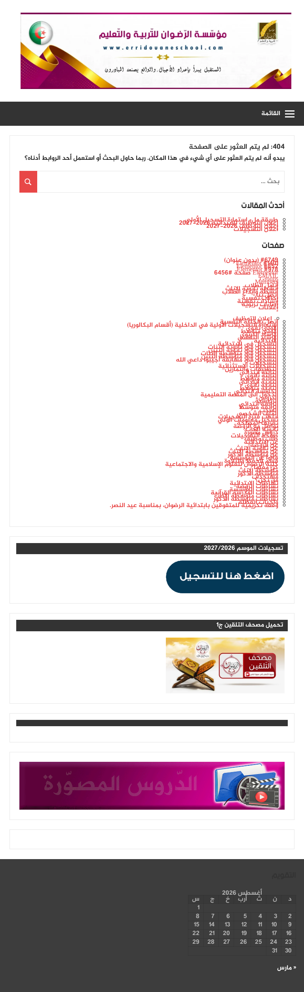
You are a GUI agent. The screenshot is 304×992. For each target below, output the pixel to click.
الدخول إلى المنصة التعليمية (239, 395)
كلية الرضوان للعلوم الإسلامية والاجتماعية (221, 464)
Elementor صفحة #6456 (246, 273)
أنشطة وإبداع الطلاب (250, 292)
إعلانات (268, 308)
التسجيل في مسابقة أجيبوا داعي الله (227, 360)
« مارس (286, 968)
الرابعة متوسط (258, 407)
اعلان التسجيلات (256, 229)
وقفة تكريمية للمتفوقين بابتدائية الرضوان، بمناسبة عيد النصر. (194, 505)
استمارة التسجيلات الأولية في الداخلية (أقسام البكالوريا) (202, 325)
